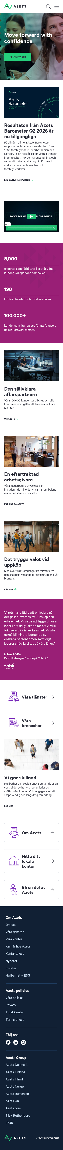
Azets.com (13, 1108)
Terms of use (15, 1020)
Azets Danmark (17, 1065)
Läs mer (8, 589)
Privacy (11, 1005)
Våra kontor (14, 939)
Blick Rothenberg (18, 1116)
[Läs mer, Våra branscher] (52, 723)
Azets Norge (15, 1087)
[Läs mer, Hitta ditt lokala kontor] (52, 861)
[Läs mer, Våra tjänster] (52, 697)
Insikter (11, 968)
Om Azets (9, 418)
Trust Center (15, 1012)
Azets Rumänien (17, 1094)
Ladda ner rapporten (17, 179)
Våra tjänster (15, 932)
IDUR (9, 1123)
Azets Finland (15, 1072)
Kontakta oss (18, 56)
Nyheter (11, 961)
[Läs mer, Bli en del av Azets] (52, 889)
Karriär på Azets (14, 504)
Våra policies (14, 998)
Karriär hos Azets (18, 946)
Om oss (11, 925)
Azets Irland (14, 1079)
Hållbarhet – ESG (18, 975)
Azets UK (12, 1101)
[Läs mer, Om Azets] (52, 832)
